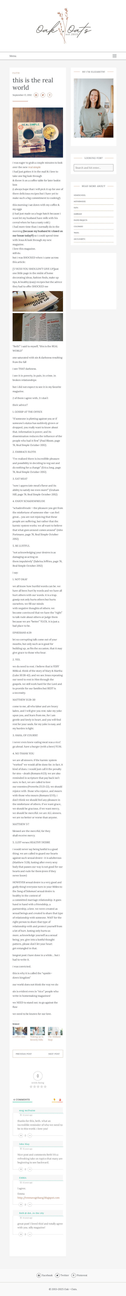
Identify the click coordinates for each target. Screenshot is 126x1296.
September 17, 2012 (22, 95)
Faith (16, 73)
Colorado (78, 226)
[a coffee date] (20, 1031)
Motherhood (79, 201)
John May (24, 1144)
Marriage (78, 214)
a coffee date (19, 1036)
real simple (34, 167)
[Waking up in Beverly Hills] (37, 1031)
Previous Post (24, 1054)
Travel (76, 233)
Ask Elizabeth (79, 239)
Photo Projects (80, 220)
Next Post (54, 1054)
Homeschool (80, 195)
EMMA (22, 1177)
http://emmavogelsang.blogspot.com (38, 1197)
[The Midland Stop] (55, 1031)
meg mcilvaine (27, 1110)
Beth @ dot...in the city (31, 1213)
